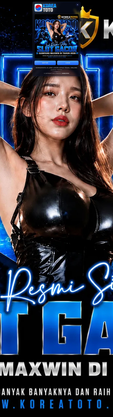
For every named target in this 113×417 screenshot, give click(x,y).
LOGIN (68, 63)
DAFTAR (45, 63)
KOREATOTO (65, 73)
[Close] (77, 4)
